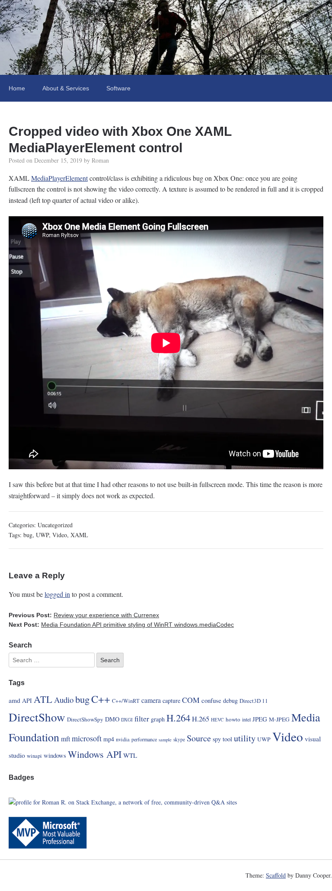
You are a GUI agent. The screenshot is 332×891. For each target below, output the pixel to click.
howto (233, 719)
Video (59, 535)
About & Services (65, 88)
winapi (34, 756)
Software (118, 88)
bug (27, 535)
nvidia (123, 739)
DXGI (127, 719)
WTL (130, 755)
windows (55, 755)
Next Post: (121, 624)
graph (158, 719)
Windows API (94, 754)
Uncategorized (55, 525)
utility (244, 738)
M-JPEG (279, 719)
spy (217, 739)
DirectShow (37, 717)
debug (230, 700)
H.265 (200, 719)
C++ (100, 699)
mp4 (108, 739)
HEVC (217, 719)
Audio (63, 699)
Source (199, 738)
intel (246, 719)
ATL (43, 698)
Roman (100, 160)
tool (227, 739)
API (27, 700)
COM (191, 700)
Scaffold (276, 875)
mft (65, 738)
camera (151, 700)
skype (179, 739)
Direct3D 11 (253, 701)
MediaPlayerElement (59, 178)
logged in (57, 594)
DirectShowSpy (85, 719)
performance (144, 739)
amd (14, 700)
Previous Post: (84, 615)
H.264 (178, 717)
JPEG (259, 719)
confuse (211, 700)
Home (17, 88)
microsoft (87, 738)
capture (171, 700)
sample (165, 740)
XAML (79, 535)
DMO (112, 719)
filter (141, 718)
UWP (42, 535)
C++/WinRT (126, 701)
